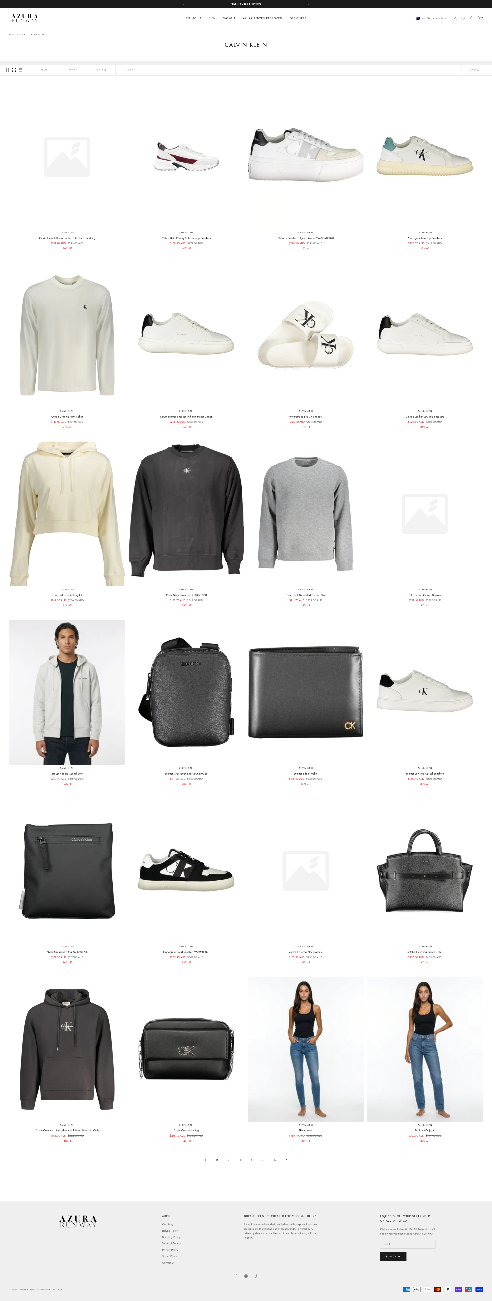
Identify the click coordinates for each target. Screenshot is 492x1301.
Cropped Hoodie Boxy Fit (67, 595)
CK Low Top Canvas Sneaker (425, 595)
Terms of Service (171, 1243)
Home (12, 34)
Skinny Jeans (305, 1130)
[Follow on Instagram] (246, 1276)
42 (274, 1160)
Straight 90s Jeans (425, 1130)
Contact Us (168, 1262)
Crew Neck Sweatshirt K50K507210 (186, 595)
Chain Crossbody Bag (186, 1130)
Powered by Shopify (49, 1289)
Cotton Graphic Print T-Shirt (67, 416)
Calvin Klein (37, 34)
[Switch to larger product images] (7, 70)
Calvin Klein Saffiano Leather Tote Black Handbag (67, 238)
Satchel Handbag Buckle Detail (424, 952)
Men (212, 18)
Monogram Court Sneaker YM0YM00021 (186, 952)
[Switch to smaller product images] (14, 70)
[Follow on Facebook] (236, 1276)
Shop (22, 34)
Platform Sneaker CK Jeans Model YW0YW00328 (306, 238)
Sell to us (193, 18)
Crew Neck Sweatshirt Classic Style (306, 595)
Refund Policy (170, 1231)
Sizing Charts (169, 1256)
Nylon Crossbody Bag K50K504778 (67, 952)
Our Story (167, 1224)
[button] (476, 70)
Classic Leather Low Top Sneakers (425, 416)
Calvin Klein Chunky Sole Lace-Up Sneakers (186, 238)
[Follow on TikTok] (256, 1276)
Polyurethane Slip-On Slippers (305, 416)
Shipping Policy (171, 1237)
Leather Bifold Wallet (305, 773)
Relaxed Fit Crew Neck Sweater (305, 952)
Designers (298, 18)
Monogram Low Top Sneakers (425, 238)
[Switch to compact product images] (20, 70)
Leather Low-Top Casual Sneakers (425, 773)
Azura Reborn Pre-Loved (262, 18)
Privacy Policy (170, 1250)
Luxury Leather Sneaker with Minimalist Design (186, 416)
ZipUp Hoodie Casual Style (67, 773)
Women (229, 18)
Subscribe (393, 1256)
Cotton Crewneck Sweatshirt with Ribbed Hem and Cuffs (67, 1130)
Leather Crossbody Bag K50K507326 (186, 773)
